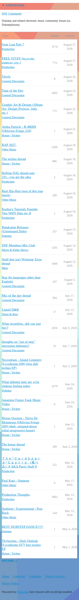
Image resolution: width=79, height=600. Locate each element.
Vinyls (6, 76)
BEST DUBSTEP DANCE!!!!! (22, 527)
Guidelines (35, 576)
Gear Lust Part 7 (13, 44)
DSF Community (12, 13)
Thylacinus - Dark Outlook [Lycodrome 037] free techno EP (21, 545)
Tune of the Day (13, 90)
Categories (19, 576)
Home (5, 576)
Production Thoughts (16, 494)
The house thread (13, 444)
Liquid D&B (10, 309)
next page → (9, 560)
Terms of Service (55, 576)
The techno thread (14, 159)
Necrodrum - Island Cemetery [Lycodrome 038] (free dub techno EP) (22, 364)
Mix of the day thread (16, 295)
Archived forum (15, 4)
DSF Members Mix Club (18, 245)
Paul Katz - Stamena (15, 480)
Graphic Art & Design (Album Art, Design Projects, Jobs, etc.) (22, 109)
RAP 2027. (9, 145)
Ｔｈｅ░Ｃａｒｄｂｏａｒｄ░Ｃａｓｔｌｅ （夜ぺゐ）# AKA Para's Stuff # (21, 462)
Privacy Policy (10, 583)
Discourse (22, 591)
